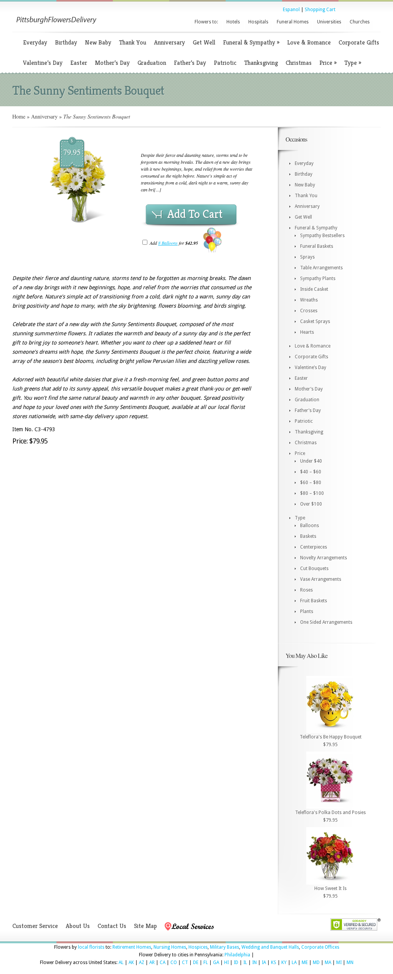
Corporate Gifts (359, 42)
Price (328, 63)
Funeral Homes (293, 22)
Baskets (308, 536)
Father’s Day (190, 63)
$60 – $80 (310, 482)
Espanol (291, 9)
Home (18, 116)
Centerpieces (313, 547)
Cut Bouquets (314, 568)
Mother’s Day (112, 63)
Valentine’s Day (43, 63)
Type (352, 63)
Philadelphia (237, 955)
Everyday (35, 42)
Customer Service (35, 926)
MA (328, 962)
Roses (306, 590)
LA (294, 962)
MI (339, 962)
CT (185, 962)
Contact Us (111, 926)
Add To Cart (195, 214)
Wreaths (309, 300)
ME (305, 962)
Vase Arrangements (320, 579)
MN (350, 962)
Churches (360, 22)
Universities (329, 22)
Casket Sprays (315, 321)
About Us (78, 926)
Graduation (151, 63)
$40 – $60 (310, 472)
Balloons (309, 525)
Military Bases (224, 947)
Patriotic (225, 63)
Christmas (299, 63)
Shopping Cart (320, 9)
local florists (91, 947)
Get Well (204, 42)
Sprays (307, 257)
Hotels (233, 22)
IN (254, 962)
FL (205, 962)
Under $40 (311, 461)
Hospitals (258, 22)
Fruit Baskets (313, 600)
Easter (78, 63)
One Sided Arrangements (326, 622)
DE (195, 962)
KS (273, 962)
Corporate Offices (320, 947)
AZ (141, 962)
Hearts (307, 332)
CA (162, 962)
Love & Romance (309, 42)
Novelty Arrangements (323, 557)
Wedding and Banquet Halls (270, 947)
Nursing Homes (170, 947)
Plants (306, 611)
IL (245, 962)
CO (173, 962)
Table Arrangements (321, 267)
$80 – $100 (312, 493)
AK (131, 962)
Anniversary (169, 42)
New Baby (98, 42)
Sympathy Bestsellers (322, 235)
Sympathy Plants (317, 278)
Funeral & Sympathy (251, 42)
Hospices (198, 947)
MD (316, 962)
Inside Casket (314, 289)
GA (216, 962)
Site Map (145, 926)
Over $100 (311, 504)
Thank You (132, 42)
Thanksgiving (261, 63)
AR (152, 962)
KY (284, 962)
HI (226, 962)
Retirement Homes (131, 947)
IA (264, 962)
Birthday (66, 42)
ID (236, 962)
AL (121, 962)
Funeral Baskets (316, 246)
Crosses (308, 310)
